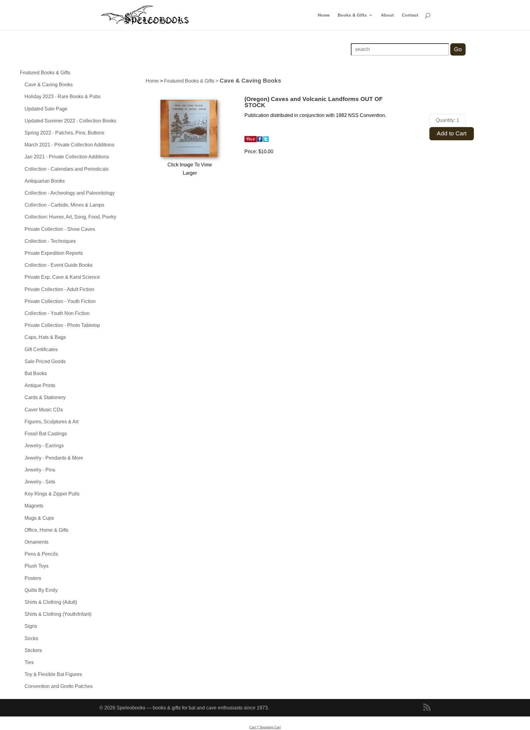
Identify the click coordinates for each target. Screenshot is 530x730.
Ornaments (36, 542)
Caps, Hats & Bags (45, 337)
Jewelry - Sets (40, 481)
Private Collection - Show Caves (60, 229)
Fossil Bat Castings (46, 433)
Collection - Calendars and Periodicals (67, 169)
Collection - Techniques (50, 241)
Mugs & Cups (39, 518)
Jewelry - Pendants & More (54, 457)
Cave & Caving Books (49, 84)
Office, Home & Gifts (46, 530)
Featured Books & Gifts (45, 72)
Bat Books (36, 373)
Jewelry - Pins (40, 469)
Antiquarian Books (45, 181)
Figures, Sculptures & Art (52, 421)
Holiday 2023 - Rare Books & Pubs (63, 96)
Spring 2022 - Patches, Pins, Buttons (64, 132)
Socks (31, 638)
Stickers (33, 650)
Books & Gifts (352, 15)
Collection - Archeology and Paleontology (70, 193)
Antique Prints (40, 385)
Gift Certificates (41, 349)
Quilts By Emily (41, 590)
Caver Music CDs (44, 409)
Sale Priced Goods (45, 361)
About (387, 15)
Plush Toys (36, 566)
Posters (33, 578)
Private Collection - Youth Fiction (60, 301)
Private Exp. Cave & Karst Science (62, 277)
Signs (31, 626)
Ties (29, 662)
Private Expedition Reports (54, 253)
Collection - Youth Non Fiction (57, 313)
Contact (410, 15)
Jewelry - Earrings (44, 445)
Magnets (34, 505)
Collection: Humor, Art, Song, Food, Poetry (70, 216)
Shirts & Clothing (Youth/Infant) (58, 614)
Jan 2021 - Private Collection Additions (67, 156)
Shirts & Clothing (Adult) (51, 602)
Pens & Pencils (41, 554)
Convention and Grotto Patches (59, 686)
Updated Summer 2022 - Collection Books (70, 120)
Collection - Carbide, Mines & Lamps (64, 205)
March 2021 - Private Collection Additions (69, 144)
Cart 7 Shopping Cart (265, 727)
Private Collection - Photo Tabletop (62, 325)
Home (324, 15)
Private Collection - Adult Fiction (59, 289)
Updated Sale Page (46, 108)
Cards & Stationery (45, 397)
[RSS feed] (427, 708)
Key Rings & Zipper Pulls (52, 493)
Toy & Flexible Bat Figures (53, 674)
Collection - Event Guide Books (59, 265)
